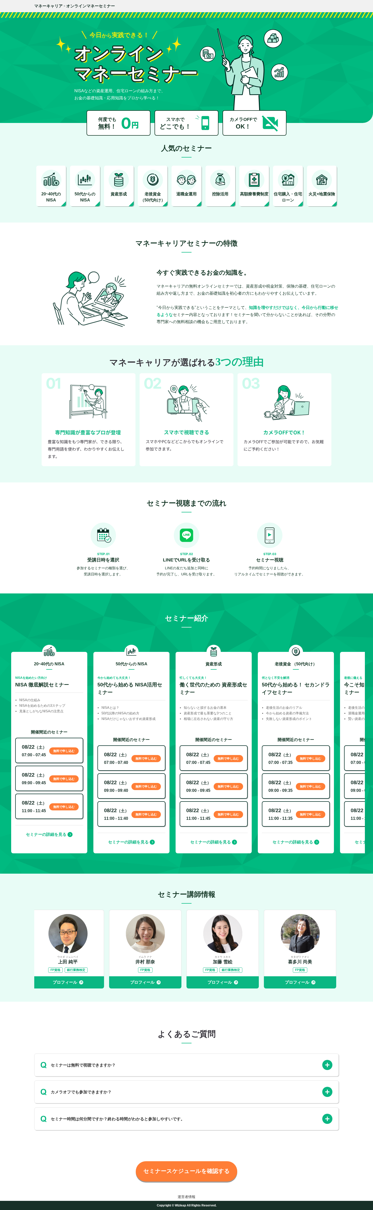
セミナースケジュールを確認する (186, 1171)
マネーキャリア (48, 6)
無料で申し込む (64, 751)
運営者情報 (186, 1197)
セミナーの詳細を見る (46, 834)
